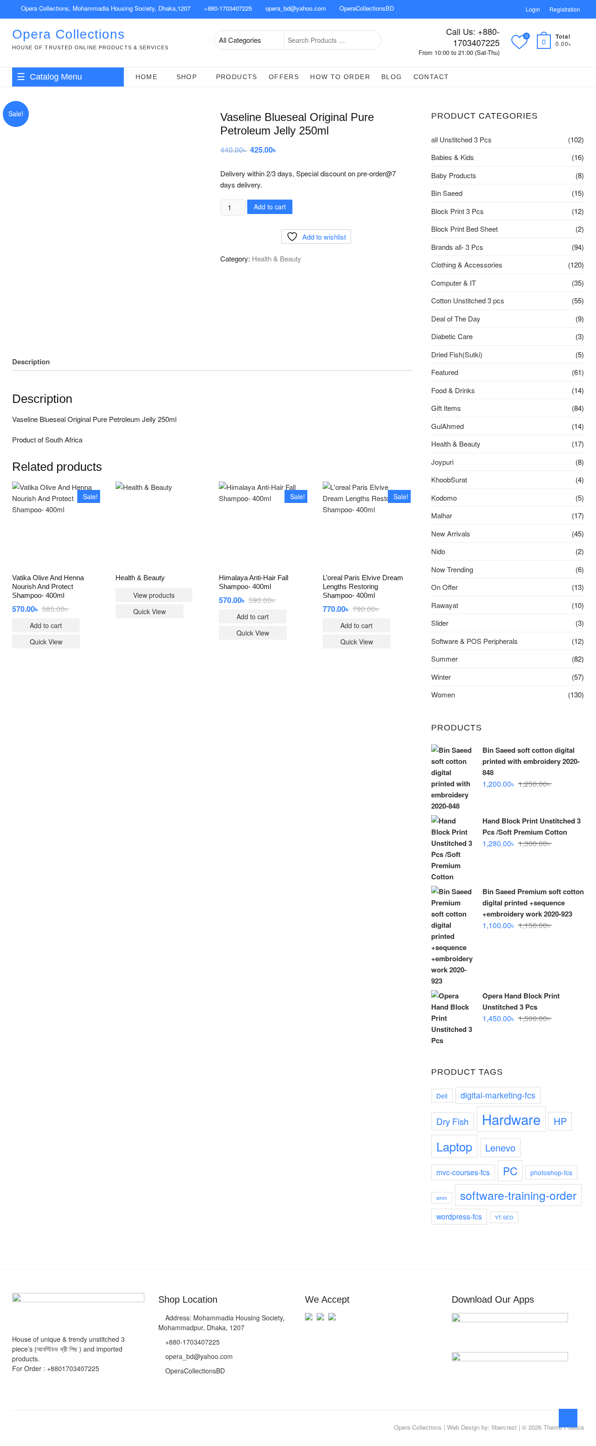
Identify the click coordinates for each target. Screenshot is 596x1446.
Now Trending (452, 569)
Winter (441, 677)
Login (533, 9)
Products (236, 76)
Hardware (511, 1119)
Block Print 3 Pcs (457, 211)
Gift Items (92, 159)
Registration (564, 9)
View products (154, 595)
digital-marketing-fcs (498, 1095)
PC (510, 1170)
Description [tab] (31, 361)
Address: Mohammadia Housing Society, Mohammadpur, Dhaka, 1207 (221, 1322)
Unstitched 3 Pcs (42, 215)
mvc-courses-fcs (463, 1172)
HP (560, 1121)
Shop (186, 76)
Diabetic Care (452, 336)
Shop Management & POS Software (56, 199)
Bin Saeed (446, 193)
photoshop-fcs (551, 1172)
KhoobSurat (449, 479)
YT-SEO (504, 1217)
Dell (441, 1095)
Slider (439, 623)
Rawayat (444, 605)
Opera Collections (68, 34)
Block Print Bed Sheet (464, 229)
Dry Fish (452, 1121)
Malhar (441, 515)
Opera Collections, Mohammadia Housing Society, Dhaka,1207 (104, 8)
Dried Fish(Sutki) (456, 354)
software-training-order (518, 1195)
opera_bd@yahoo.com (295, 8)
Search (369, 40)
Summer (444, 658)
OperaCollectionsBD (366, 8)
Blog (391, 76)
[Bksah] (308, 1321)
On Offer (444, 587)
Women (443, 694)
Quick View (46, 641)
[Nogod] (320, 1321)
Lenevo (500, 1147)
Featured (444, 372)
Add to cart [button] (46, 625)
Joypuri (442, 462)
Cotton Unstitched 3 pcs (467, 300)
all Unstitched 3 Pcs (461, 139)
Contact (431, 76)
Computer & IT (39, 178)
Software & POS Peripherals (474, 641)
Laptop (454, 1146)
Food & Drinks (38, 159)
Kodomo (444, 497)
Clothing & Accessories (51, 122)
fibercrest (504, 1427)
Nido (438, 551)
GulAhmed (447, 426)
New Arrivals (450, 533)
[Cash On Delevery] (332, 1321)
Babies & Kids (37, 103)
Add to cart (270, 206)
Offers (284, 76)
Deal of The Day (456, 318)
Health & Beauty (41, 141)
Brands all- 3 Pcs (457, 247)
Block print (32, 234)
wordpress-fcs (459, 1216)
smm (441, 1197)
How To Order (340, 76)
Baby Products (453, 175)
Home (146, 76)
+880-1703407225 (227, 8)
